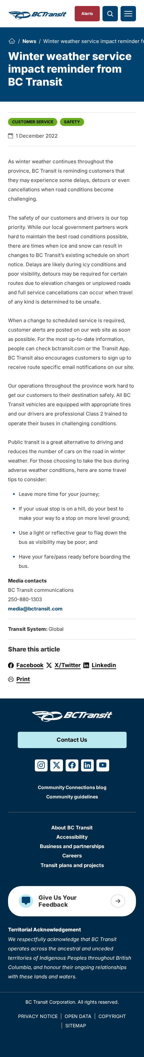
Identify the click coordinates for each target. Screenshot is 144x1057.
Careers (72, 855)
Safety (72, 121)
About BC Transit (72, 827)
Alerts (87, 13)
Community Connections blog (72, 787)
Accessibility (72, 837)
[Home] (11, 41)
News (29, 41)
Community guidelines (72, 796)
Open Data (78, 1016)
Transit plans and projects (72, 865)
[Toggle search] (110, 13)
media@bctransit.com (35, 608)
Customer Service (32, 121)
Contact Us (72, 739)
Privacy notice (38, 1016)
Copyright (112, 1016)
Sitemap (75, 1025)
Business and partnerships (72, 846)
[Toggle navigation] (128, 13)
